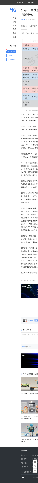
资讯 (14, 25)
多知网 (23, 20)
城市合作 (23, 455)
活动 (14, 40)
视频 (14, 32)
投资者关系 (24, 467)
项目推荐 (23, 459)
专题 (14, 36)
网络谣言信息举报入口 (28, 472)
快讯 (14, 21)
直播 (14, 29)
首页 (14, 17)
